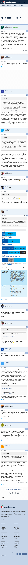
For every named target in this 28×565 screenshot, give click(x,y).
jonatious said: (4, 194)
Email (2, 525)
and (6, 299)
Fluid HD (4, 555)
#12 (26, 409)
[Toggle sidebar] (26, 6)
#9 (26, 326)
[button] (1, 2)
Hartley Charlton (4, 536)
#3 (26, 95)
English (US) (24, 554)
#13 (26, 428)
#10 (26, 353)
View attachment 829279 (6, 388)
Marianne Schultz (17, 536)
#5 (26, 177)
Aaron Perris (16, 545)
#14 (26, 450)
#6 (26, 191)
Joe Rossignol (16, 527)
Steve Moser (3, 545)
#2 (26, 61)
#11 (26, 367)
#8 (26, 309)
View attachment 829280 (6, 314)
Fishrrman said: (5, 453)
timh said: (4, 98)
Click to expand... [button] (14, 110)
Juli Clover (3, 527)
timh (3, 20)
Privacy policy (3, 552)
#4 (26, 134)
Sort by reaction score (17, 20)
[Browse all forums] (23, 6)
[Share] (25, 31)
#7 (26, 215)
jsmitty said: (4, 218)
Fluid (1, 555)
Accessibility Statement (11, 552)
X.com (4, 525)
